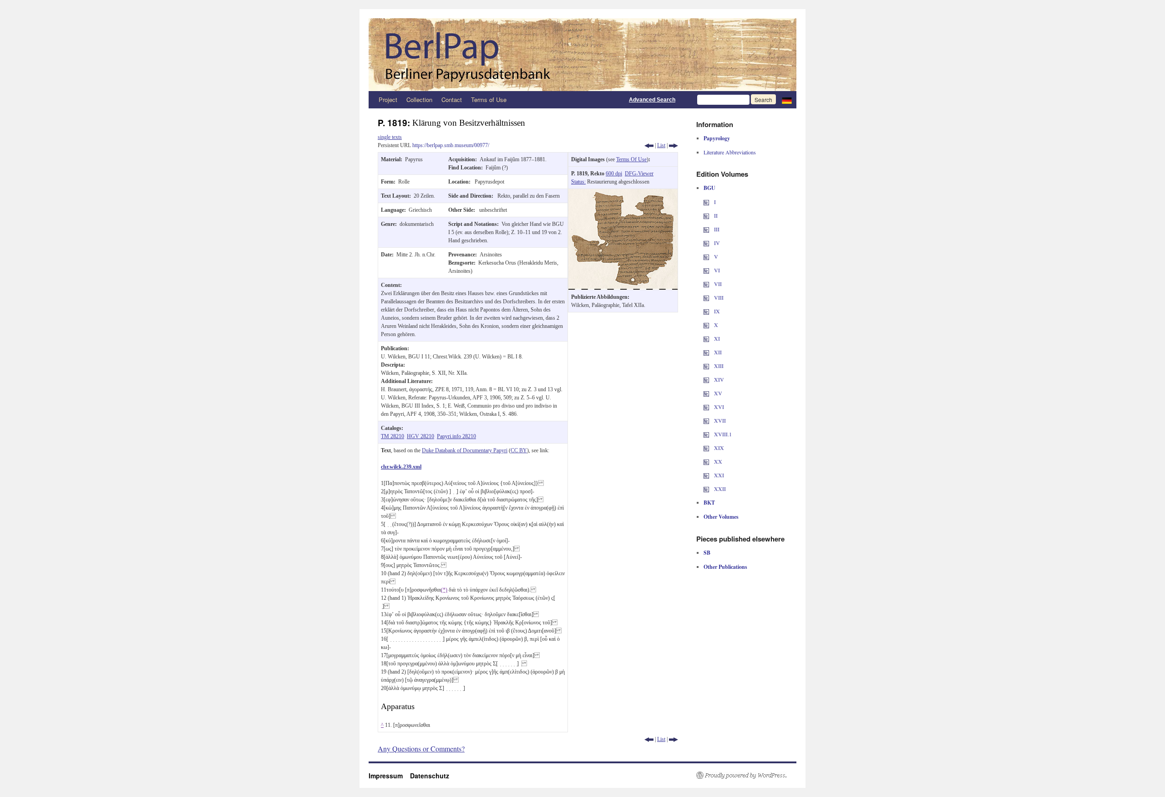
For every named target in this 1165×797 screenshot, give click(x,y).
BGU (709, 188)
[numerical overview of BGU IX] (706, 311)
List (661, 145)
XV (717, 393)
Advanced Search (652, 100)
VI (716, 270)
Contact (451, 99)
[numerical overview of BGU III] (706, 229)
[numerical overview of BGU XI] (706, 338)
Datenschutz (429, 775)
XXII (719, 488)
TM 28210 (392, 436)
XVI (718, 406)
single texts (390, 137)
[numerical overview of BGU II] (706, 215)
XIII (718, 365)
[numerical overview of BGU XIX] (706, 447)
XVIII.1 (722, 434)
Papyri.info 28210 (456, 436)
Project (388, 99)
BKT (709, 502)
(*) (444, 590)
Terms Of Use (631, 159)
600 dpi (614, 173)
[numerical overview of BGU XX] (706, 461)
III (716, 229)
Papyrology (717, 138)
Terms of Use (489, 99)
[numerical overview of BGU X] (706, 324)
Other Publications (725, 567)
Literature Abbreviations (730, 152)
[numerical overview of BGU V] (706, 256)
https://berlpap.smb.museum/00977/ (450, 145)
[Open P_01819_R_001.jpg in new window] (623, 193)
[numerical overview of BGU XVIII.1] (706, 434)
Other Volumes (721, 517)
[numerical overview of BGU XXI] (706, 475)
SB (707, 553)
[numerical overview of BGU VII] (706, 283)
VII (717, 283)
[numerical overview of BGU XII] (706, 352)
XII (717, 352)
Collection (419, 99)
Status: (578, 182)
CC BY (519, 450)
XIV (718, 379)
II (715, 215)
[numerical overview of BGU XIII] (706, 365)
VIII (718, 297)
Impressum (389, 775)
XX (717, 461)
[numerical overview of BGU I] (706, 201)
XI (716, 338)
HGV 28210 (420, 436)
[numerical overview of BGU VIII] (706, 297)
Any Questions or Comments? (421, 748)
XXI (718, 475)
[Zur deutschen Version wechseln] (786, 99)
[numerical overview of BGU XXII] (706, 488)
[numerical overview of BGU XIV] (706, 379)
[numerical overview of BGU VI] (706, 270)
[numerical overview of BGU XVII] (706, 420)
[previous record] (648, 145)
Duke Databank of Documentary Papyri (464, 450)
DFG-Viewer (639, 173)
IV (716, 242)
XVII (719, 420)
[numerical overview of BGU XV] (706, 393)
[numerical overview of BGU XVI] (706, 406)
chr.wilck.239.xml (401, 467)
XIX (718, 447)
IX (716, 311)
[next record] (673, 145)
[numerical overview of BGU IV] (706, 242)
